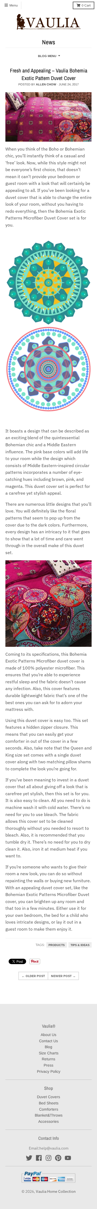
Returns (48, 1059)
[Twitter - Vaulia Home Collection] (29, 1158)
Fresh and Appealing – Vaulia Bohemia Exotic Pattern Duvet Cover (48, 74)
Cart (86, 5)
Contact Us (48, 1041)
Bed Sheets (48, 1103)
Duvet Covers (48, 1097)
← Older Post (33, 976)
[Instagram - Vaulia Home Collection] (48, 1158)
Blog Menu (47, 56)
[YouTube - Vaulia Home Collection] (68, 1158)
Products (56, 945)
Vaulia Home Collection (56, 1191)
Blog (48, 1047)
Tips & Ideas (80, 945)
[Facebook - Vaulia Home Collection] (39, 1158)
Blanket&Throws (49, 1115)
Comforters (48, 1109)
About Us (48, 1035)
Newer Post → (63, 976)
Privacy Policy (48, 1071)
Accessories (48, 1121)
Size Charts (48, 1053)
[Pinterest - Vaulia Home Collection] (58, 1158)
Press (48, 1065)
